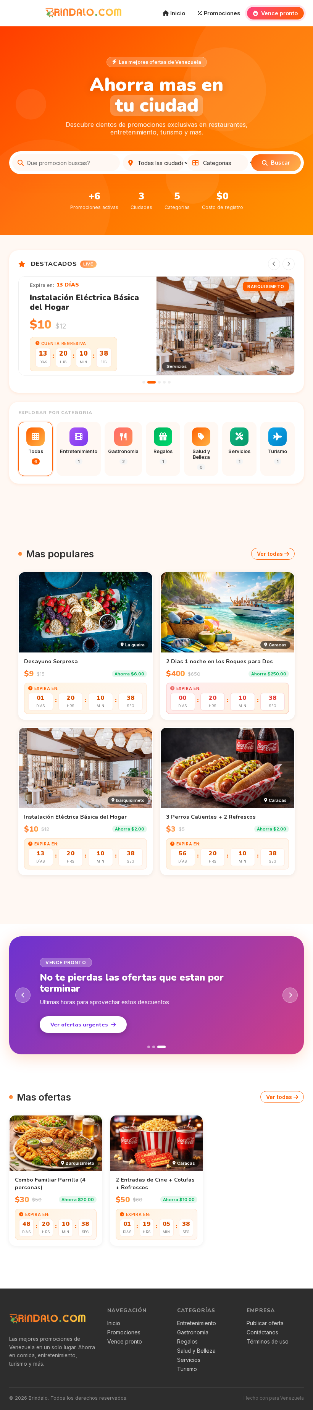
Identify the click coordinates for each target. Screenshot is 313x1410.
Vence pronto (279, 13)
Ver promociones (73, 1024)
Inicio (177, 13)
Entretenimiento (196, 1323)
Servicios (188, 1360)
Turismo (187, 1369)
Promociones (221, 13)
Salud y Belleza (196, 1351)
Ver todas (270, 553)
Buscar (280, 163)
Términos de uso (268, 1342)
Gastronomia (192, 1332)
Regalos (187, 1342)
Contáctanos (262, 1332)
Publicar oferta (265, 1323)
